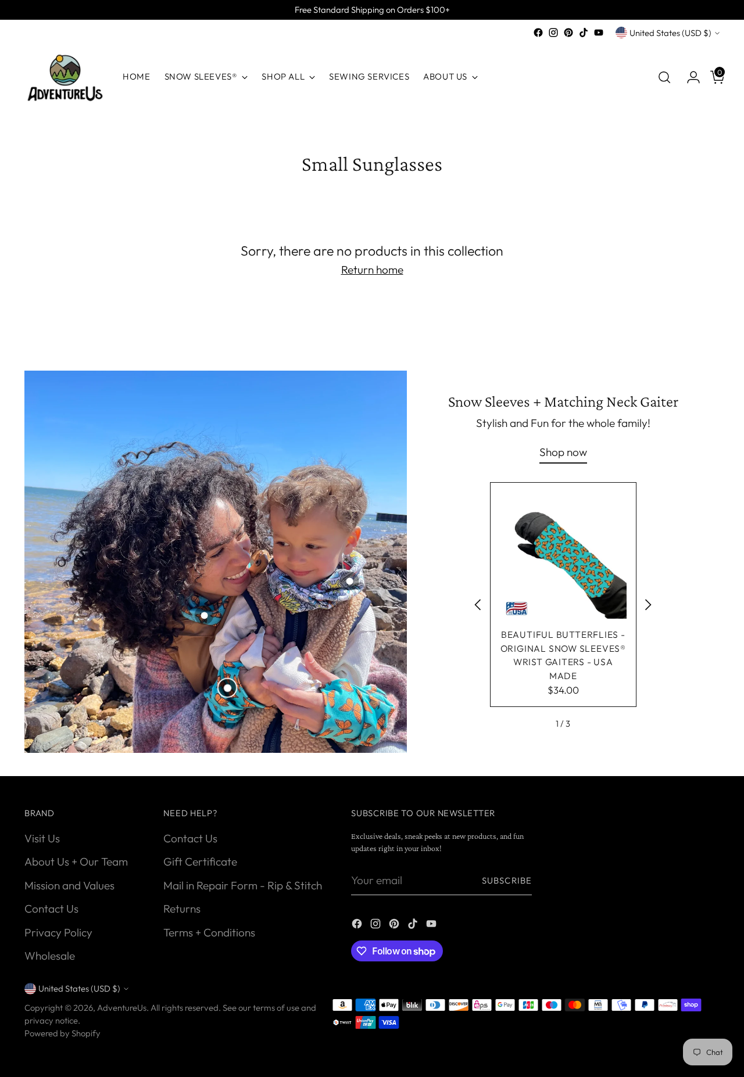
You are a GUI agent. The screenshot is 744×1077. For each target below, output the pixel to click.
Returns (182, 909)
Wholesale (49, 956)
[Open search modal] (664, 77)
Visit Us (42, 838)
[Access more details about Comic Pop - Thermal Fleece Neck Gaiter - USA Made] (349, 581)
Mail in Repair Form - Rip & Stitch (242, 885)
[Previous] (478, 606)
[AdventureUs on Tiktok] (583, 32)
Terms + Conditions (209, 932)
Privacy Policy (58, 932)
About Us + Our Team (76, 861)
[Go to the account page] (688, 77)
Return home (372, 270)
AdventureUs (121, 1007)
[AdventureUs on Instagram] (553, 32)
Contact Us (51, 909)
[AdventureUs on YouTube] (598, 32)
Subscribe (507, 880)
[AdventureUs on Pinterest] (568, 32)
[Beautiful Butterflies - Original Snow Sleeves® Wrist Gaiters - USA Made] (563, 555)
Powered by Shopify (62, 1033)
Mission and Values (69, 885)
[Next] (648, 606)
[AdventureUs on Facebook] (538, 32)
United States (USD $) (670, 32)
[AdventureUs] (65, 77)
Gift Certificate (200, 861)
